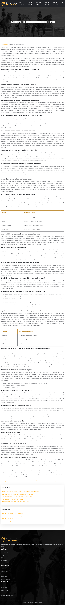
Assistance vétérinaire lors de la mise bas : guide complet (16, 502)
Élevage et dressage (29, 3)
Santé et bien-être (47, 3)
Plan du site (32, 606)
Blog (62, 2)
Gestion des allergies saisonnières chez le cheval (14, 521)
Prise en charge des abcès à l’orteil (10, 519)
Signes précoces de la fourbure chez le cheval (13, 481)
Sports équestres (55, 3)
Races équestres (21, 3)
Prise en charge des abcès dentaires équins (12, 499)
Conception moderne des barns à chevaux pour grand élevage (17, 497)
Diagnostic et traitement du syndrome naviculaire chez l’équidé (17, 494)
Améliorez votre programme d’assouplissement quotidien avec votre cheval (20, 492)
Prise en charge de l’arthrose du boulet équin (13, 514)
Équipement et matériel (39, 3)
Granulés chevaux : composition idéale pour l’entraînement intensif (18, 516)
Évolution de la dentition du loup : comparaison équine (49, 481)
